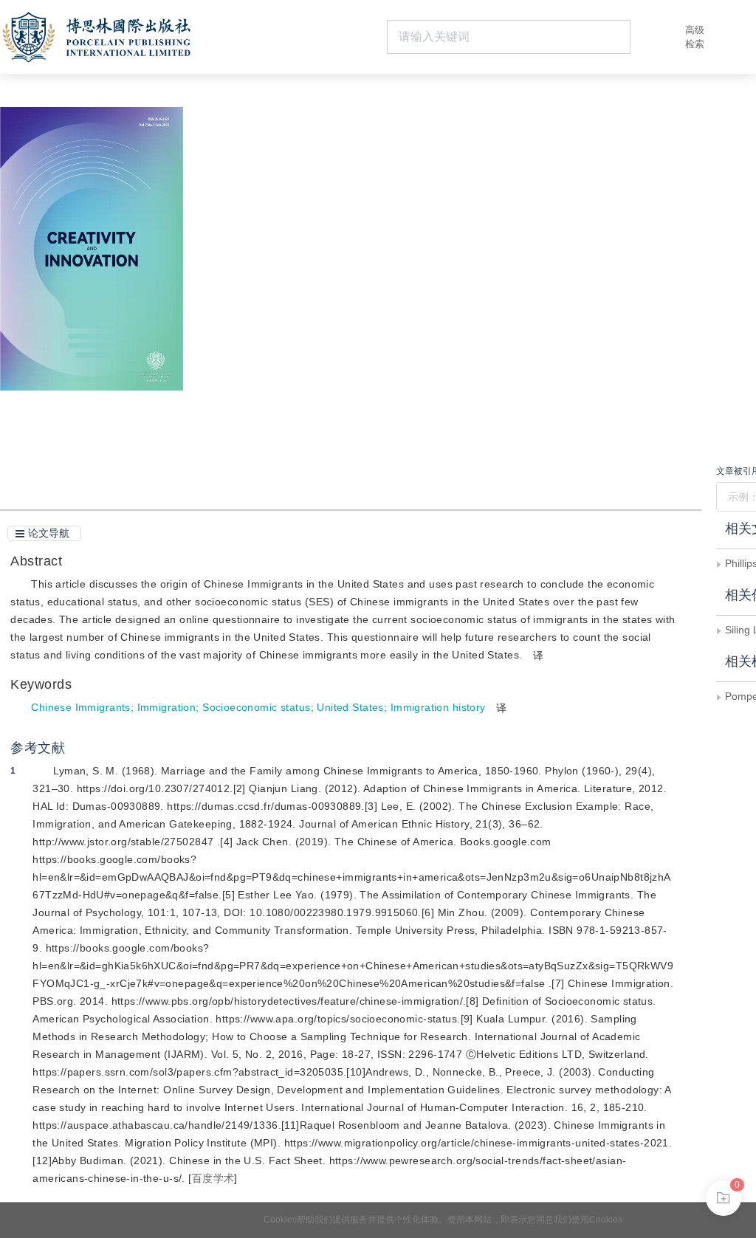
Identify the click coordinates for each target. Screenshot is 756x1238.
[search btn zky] (652, 37)
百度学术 (213, 1178)
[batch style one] (723, 1198)
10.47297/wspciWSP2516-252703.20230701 (363, 311)
